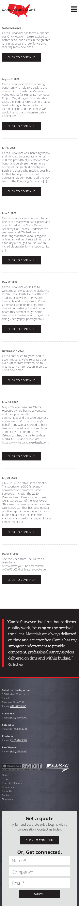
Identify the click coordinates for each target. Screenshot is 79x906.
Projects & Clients (12, 783)
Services (7, 779)
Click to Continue (21, 57)
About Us (7, 791)
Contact (6, 795)
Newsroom (8, 799)
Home (5, 775)
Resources (8, 787)
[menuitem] (74, 9)
